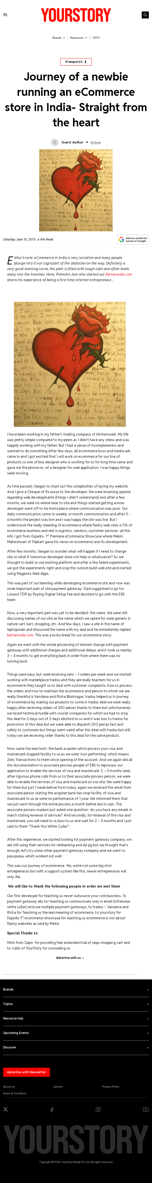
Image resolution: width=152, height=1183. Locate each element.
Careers (58, 1086)
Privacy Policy (110, 1086)
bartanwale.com (20, 635)
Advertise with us (68, 958)
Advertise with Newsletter (26, 1072)
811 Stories (96, 142)
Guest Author (73, 142)
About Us (9, 1086)
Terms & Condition (14, 1093)
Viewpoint (74, 62)
